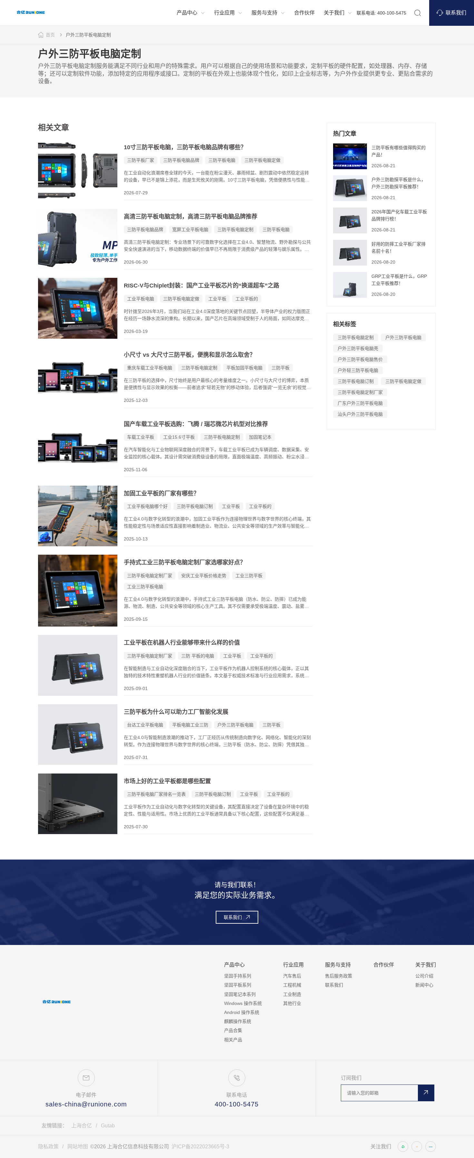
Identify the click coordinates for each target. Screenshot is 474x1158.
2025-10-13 (136, 538)
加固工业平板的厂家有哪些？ (161, 493)
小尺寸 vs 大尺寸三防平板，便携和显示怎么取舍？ (189, 355)
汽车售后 (292, 975)
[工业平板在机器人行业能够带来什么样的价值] (77, 665)
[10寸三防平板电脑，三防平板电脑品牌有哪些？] (77, 170)
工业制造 (292, 994)
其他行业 (292, 1003)
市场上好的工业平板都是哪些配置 (167, 781)
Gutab (108, 1125)
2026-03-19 (136, 331)
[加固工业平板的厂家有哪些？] (77, 516)
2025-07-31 (136, 757)
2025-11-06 (135, 469)
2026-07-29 (136, 192)
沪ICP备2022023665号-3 (200, 1146)
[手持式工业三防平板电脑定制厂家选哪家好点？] (77, 590)
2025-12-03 (136, 400)
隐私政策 (48, 1146)
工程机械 (292, 985)
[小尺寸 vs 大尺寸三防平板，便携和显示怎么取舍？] (77, 377)
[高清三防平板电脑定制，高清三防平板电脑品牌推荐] (77, 239)
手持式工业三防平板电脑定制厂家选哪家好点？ (185, 562)
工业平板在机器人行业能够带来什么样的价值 (182, 642)
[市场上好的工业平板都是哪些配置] (77, 804)
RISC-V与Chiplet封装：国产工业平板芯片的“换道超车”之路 (201, 285)
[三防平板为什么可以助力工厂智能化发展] (77, 734)
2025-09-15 (136, 619)
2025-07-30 (136, 826)
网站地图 (77, 1146)
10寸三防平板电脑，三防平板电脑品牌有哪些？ (185, 147)
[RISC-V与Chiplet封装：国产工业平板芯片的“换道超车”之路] (77, 308)
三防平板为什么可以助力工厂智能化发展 (176, 712)
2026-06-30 (136, 262)
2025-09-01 (136, 688)
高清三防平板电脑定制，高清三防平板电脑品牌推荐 (190, 216)
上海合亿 (81, 1125)
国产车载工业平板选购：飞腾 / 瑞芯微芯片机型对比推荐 (196, 424)
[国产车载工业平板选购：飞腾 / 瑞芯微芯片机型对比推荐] (77, 446)
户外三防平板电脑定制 (88, 34)
